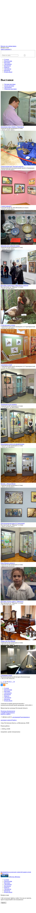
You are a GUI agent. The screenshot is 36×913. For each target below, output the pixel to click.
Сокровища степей (6, 364)
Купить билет (8, 72)
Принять (3, 902)
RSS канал (5, 873)
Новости (6, 67)
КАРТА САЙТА (5, 714)
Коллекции (7, 65)
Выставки (7, 62)
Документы (7, 69)
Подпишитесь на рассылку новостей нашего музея (16, 872)
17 (4, 681)
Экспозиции (8, 64)
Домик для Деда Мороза (8, 641)
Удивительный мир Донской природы (12, 166)
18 (5, 681)
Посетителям (8, 61)
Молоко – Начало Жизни (8, 483)
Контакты (7, 70)
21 (11, 681)
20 (9, 681)
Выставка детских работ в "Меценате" (12, 601)
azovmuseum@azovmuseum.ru (21, 717)
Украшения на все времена (9, 404)
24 (14, 681)
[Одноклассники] (4, 685)
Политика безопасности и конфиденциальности (8, 711)
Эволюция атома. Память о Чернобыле (12, 127)
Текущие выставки (9, 84)
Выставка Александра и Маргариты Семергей (14, 285)
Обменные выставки (10, 89)
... (2, 681)
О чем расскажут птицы (8, 325)
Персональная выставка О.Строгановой (13, 523)
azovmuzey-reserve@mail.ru (9, 720)
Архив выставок (9, 86)
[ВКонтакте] (2, 685)
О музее (6, 59)
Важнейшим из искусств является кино (12, 444)
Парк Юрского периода (8, 563)
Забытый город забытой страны (10, 246)
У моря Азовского (6, 206)
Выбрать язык (5, 895)
